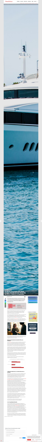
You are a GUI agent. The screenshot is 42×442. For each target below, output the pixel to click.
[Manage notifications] (1, 440)
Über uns (35, 1)
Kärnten (23, 3)
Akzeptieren (29, 439)
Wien (36, 3)
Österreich (18, 1)
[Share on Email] (5, 306)
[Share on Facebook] (5, 300)
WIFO (15, 316)
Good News (21, 1)
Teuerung (12, 416)
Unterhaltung (25, 1)
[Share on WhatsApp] (5, 303)
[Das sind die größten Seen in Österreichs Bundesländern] (33, 321)
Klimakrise (9, 416)
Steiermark (33, 3)
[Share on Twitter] (5, 302)
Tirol (35, 3)
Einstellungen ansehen (38, 439)
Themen (32, 1)
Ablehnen (33, 439)
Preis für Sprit (16, 318)
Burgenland (21, 3)
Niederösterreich (26, 3)
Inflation (6, 416)
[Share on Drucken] (5, 305)
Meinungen (29, 1)
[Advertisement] (15, 422)
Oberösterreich (30, 3)
